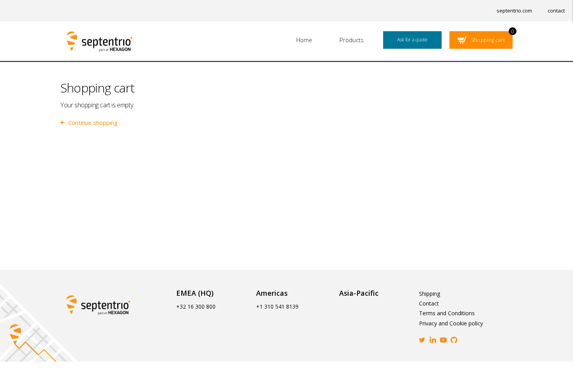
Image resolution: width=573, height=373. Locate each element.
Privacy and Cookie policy (451, 323)
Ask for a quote (412, 39)
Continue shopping (93, 123)
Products (352, 40)
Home (304, 40)
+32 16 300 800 (196, 306)
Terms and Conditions (447, 313)
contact (556, 10)
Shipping (429, 293)
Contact (429, 303)
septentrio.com (514, 10)
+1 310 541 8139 (277, 306)
